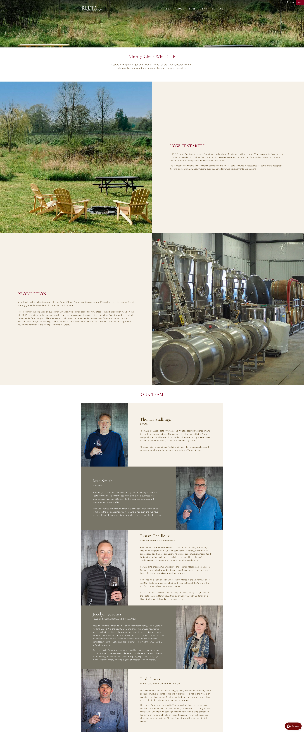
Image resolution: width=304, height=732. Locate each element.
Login (291, 2)
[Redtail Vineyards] (92, 9)
